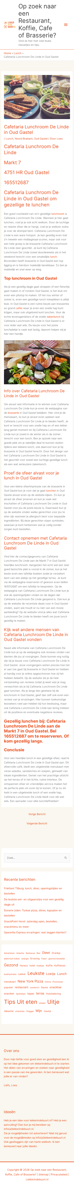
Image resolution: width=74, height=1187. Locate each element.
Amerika (20, 953)
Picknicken (58, 982)
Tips (9, 1001)
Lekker (22, 974)
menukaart (10, 981)
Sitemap (44, 1174)
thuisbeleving (53, 993)
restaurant (21, 987)
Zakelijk (47, 1011)
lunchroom (57, 213)
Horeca (24, 965)
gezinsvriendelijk (56, 958)
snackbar (55, 987)
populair (8, 987)
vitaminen (19, 1011)
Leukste (36, 973)
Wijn (38, 1011)
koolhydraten (10, 974)
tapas (30, 993)
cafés (19, 308)
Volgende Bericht (37, 823)
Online (48, 982)
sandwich (34, 987)
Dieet (46, 953)
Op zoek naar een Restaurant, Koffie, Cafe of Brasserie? (37, 20)
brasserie (13, 412)
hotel (32, 965)
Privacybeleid (59, 1174)
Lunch (9, 138)
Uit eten (27, 1001)
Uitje (53, 1001)
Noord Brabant (24, 138)
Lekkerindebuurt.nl (37, 1179)
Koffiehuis (59, 965)
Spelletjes (21, 994)
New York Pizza (30, 981)
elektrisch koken (12, 958)
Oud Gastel (41, 138)
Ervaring (35, 958)
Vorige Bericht (37, 814)
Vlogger (30, 1011)
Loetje (50, 974)
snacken (9, 993)
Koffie (49, 965)
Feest (44, 958)
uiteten (42, 1003)
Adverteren (9, 953)
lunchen (51, 490)
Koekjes (40, 965)
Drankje (56, 953)
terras (40, 993)
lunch (53, 256)
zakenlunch (54, 316)
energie (25, 958)
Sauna (44, 987)
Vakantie (8, 1011)
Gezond (11, 965)
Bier (38, 953)
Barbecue (30, 953)
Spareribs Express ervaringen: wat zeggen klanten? (35, 932)
